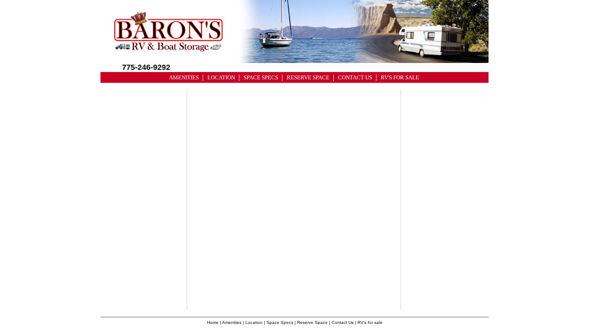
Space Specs (279, 322)
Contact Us (343, 322)
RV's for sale (369, 322)
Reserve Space (312, 322)
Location (254, 322)
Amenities (231, 322)
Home (213, 322)
